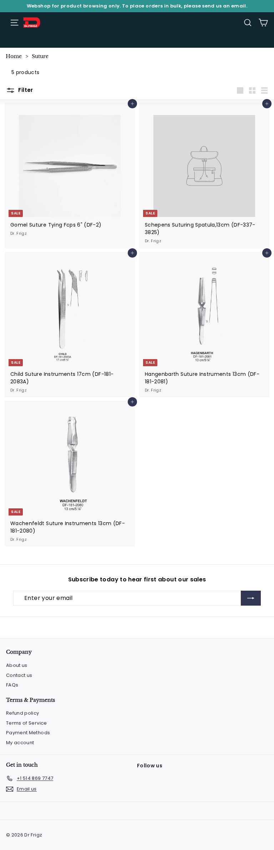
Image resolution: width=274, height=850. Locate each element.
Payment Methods (28, 732)
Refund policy (22, 713)
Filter (25, 90)
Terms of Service (26, 723)
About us (16, 665)
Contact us (19, 675)
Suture (40, 56)
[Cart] (263, 22)
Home (14, 56)
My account (20, 742)
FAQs (12, 684)
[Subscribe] (251, 598)
